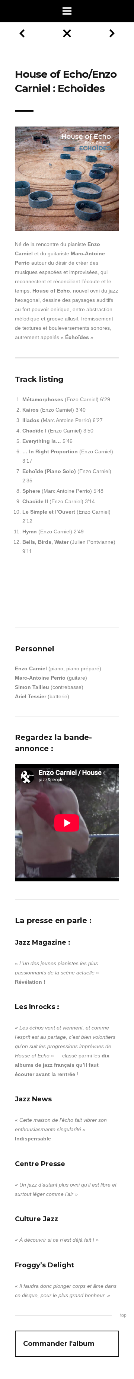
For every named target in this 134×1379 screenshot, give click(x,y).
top (123, 1315)
